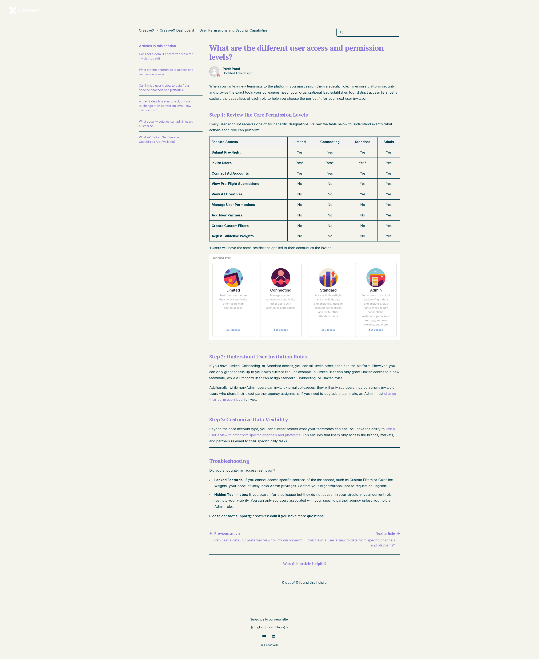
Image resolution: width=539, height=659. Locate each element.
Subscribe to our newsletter (269, 619)
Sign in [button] (524, 10)
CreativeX (146, 30)
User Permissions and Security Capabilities (233, 30)
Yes (296, 573)
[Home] (24, 10)
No (313, 573)
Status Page (450, 10)
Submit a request (497, 10)
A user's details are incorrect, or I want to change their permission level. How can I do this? (165, 105)
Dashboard (470, 10)
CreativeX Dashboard (177, 30)
